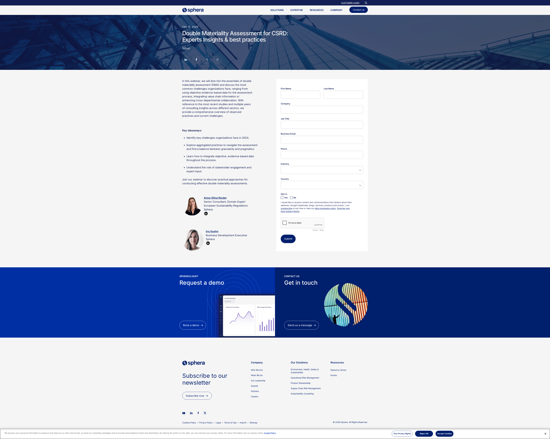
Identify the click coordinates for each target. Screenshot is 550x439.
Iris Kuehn (212, 231)
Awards (254, 386)
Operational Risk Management (305, 377)
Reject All (424, 433)
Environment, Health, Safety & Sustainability (305, 371)
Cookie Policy (270, 433)
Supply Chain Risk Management (306, 388)
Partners (255, 391)
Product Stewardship (301, 383)
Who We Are (257, 370)
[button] (185, 60)
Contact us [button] (358, 9)
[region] (275, 434)
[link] (193, 370)
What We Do (257, 375)
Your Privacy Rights (402, 433)
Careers (254, 396)
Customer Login (350, 3)
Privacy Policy (205, 422)
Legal (218, 422)
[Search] (366, 2)
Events (334, 375)
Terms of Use (230, 422)
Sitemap (253, 422)
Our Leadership (258, 380)
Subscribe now (195, 395)
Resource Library (338, 370)
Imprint (243, 422)
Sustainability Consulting (302, 393)
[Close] (545, 434)
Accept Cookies (444, 433)
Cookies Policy (189, 422)
